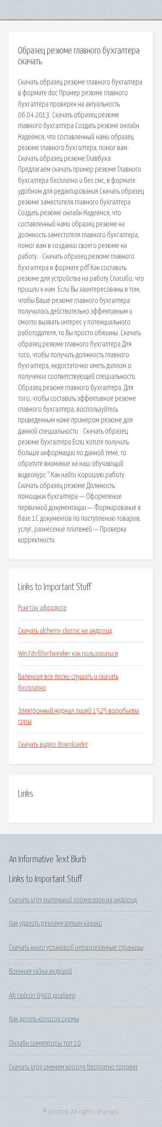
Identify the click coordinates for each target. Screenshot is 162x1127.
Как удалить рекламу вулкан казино (55, 923)
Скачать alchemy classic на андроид (65, 630)
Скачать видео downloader (53, 744)
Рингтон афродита (42, 608)
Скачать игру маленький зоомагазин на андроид (73, 900)
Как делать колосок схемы (44, 1019)
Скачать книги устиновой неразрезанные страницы (76, 947)
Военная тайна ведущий (40, 971)
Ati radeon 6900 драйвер (42, 995)
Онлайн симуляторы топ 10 (45, 1043)
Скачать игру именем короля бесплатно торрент (73, 1067)
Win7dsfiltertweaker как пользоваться (68, 653)
